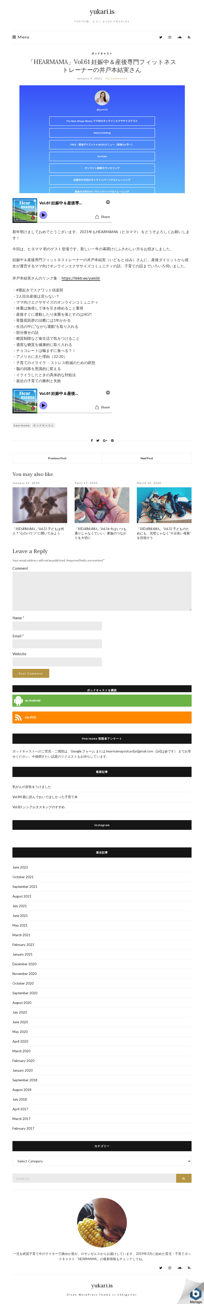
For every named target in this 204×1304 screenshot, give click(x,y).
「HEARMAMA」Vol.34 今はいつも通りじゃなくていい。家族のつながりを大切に (100, 533)
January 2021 (22, 954)
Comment (20, 568)
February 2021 (23, 945)
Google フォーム (83, 751)
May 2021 (20, 925)
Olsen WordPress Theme (89, 1294)
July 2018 (19, 1099)
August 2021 (21, 896)
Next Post (147, 458)
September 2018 (24, 1080)
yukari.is (102, 11)
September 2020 (24, 993)
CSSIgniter (127, 1294)
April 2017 (20, 1109)
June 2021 (20, 916)
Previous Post (57, 458)
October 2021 (23, 877)
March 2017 (21, 1119)
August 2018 (21, 1090)
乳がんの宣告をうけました (31, 787)
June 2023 (20, 867)
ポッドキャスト (102, 53)
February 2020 (23, 1061)
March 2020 (21, 1051)
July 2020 (19, 1012)
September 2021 (24, 887)
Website (19, 654)
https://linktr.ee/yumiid (81, 278)
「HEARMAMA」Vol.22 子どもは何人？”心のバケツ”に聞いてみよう (38, 531)
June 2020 (20, 1022)
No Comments (116, 78)
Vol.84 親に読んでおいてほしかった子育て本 (45, 797)
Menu (23, 37)
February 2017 (23, 1128)
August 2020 (21, 1003)
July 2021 (19, 906)
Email (18, 636)
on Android (32, 700)
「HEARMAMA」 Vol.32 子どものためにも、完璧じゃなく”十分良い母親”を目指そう (164, 533)
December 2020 (24, 964)
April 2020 (20, 1041)
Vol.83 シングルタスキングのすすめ (38, 807)
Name (18, 618)
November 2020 (24, 974)
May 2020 (20, 1032)
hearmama (22, 425)
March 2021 (21, 935)
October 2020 (23, 983)
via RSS (30, 717)
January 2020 (22, 1070)
